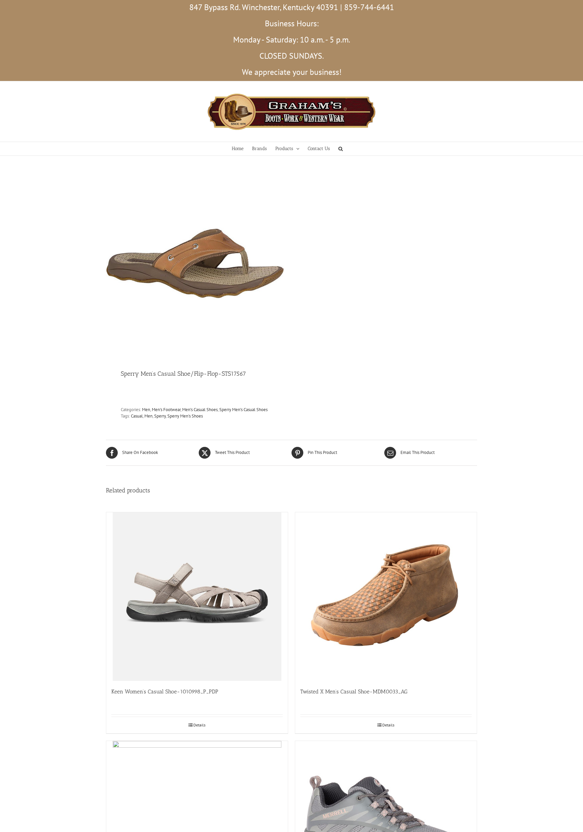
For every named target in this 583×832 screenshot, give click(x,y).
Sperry (160, 416)
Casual (137, 416)
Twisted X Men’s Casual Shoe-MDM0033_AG (354, 691)
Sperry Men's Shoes (185, 416)
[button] (340, 148)
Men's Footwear (166, 409)
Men (146, 409)
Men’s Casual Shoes (200, 409)
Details (199, 724)
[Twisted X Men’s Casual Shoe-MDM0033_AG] (386, 596)
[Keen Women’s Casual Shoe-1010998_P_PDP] (197, 596)
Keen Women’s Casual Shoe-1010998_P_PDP (164, 691)
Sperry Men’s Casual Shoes (243, 409)
